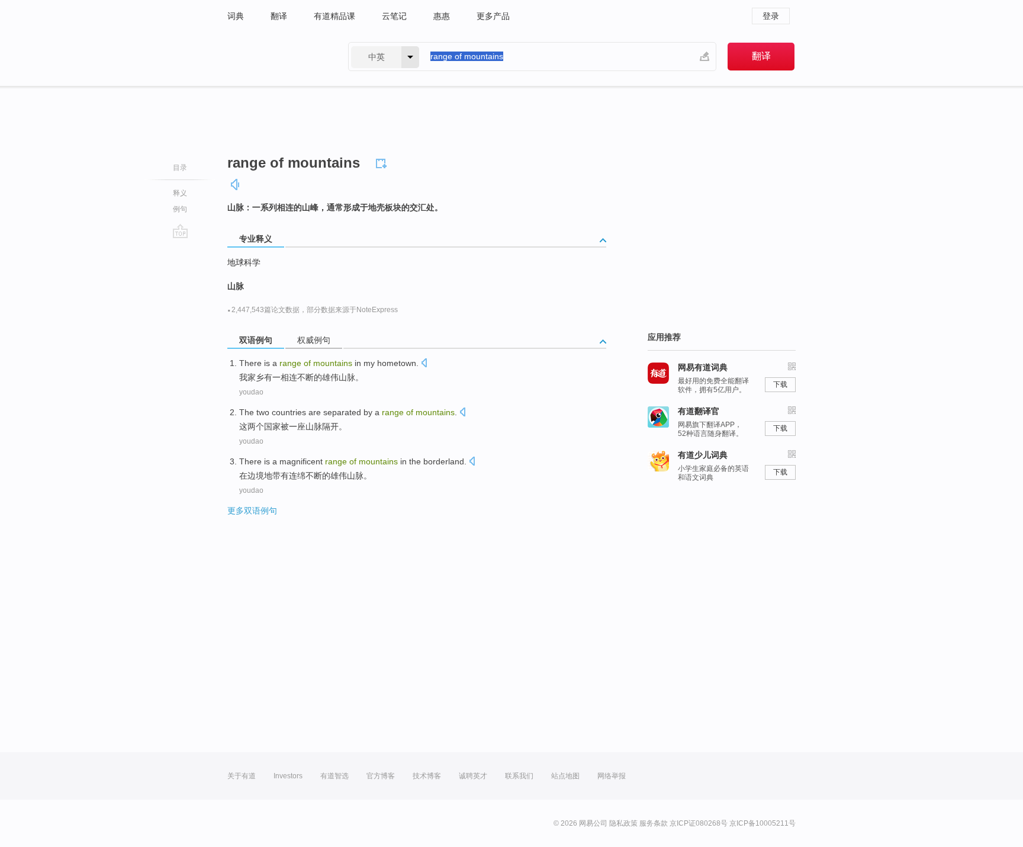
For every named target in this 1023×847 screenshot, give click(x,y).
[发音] (235, 184)
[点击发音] (424, 364)
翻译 (279, 16)
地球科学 (243, 262)
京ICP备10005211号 (762, 823)
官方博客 (380, 776)
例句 (180, 209)
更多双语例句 (252, 510)
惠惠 (441, 16)
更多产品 (493, 16)
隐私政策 (623, 823)
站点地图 (565, 776)
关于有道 (241, 776)
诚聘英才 (473, 776)
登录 (771, 16)
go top (180, 231)
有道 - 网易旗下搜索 (275, 57)
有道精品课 (334, 16)
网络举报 (611, 776)
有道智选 (334, 776)
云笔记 (394, 16)
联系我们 (519, 776)
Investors (288, 776)
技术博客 (427, 776)
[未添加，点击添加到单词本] (383, 161)
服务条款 (653, 823)
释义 (180, 193)
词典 (235, 16)
